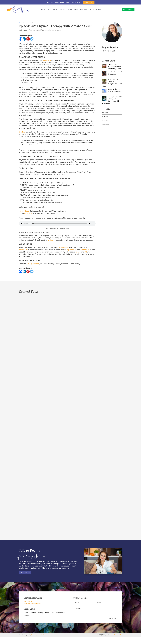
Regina (24, 30)
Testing (62, 9)
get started (128, 9)
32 (86, 252)
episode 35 (23, 250)
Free (76, 9)
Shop (69, 9)
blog (30, 264)
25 (77, 252)
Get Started (25, 572)
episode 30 (85, 250)
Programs (97, 9)
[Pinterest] (28, 39)
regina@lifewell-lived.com (33, 603)
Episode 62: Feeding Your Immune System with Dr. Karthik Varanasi (50, 522)
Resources (84, 9)
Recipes (105, 112)
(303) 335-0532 (28, 601)
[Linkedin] (24, 39)
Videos (105, 121)
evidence (47, 60)
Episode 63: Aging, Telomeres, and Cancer (39, 444)
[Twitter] (31, 39)
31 (79, 252)
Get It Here (88, 2)
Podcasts (45, 30)
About (43, 9)
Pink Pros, (28, 213)
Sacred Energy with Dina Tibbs (34, 366)
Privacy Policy (118, 635)
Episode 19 (71, 250)
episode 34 (63, 247)
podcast (36, 264)
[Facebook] (20, 39)
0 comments (55, 30)
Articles (105, 116)
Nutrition (52, 9)
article (50, 240)
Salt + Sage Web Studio (37, 635)
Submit (112, 619)
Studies (22, 132)
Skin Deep (25, 211)
